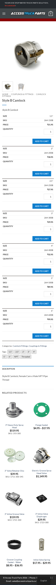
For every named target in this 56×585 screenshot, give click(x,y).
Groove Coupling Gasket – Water (14, 561)
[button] (4, 13)
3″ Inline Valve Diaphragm (41, 515)
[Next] (49, 53)
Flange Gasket (41, 425)
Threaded (26, 356)
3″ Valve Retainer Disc (14, 471)
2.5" (17, 351)
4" (34, 351)
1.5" (10, 351)
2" (23, 351)
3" (29, 351)
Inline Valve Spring (41, 560)
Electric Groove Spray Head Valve (41, 471)
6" (10, 356)
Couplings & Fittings (22, 94)
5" (4, 356)
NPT (16, 356)
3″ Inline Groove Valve (14, 514)
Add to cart (42, 141)
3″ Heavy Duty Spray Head (14, 426)
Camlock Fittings (20, 346)
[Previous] (6, 53)
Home (5, 94)
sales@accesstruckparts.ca (24, 581)
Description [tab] (8, 369)
